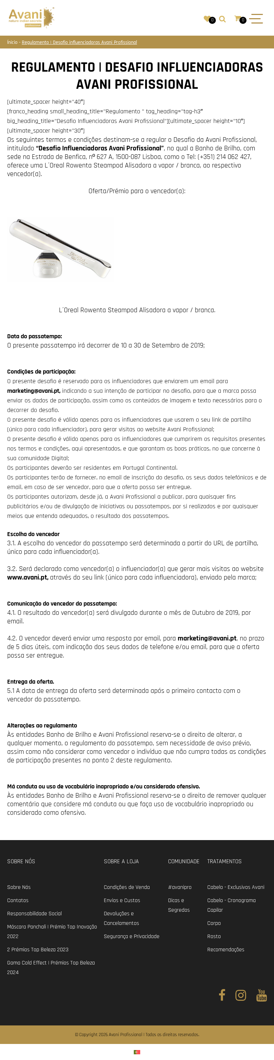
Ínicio (13, 42)
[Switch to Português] (137, 1052)
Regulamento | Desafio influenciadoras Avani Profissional (79, 42)
